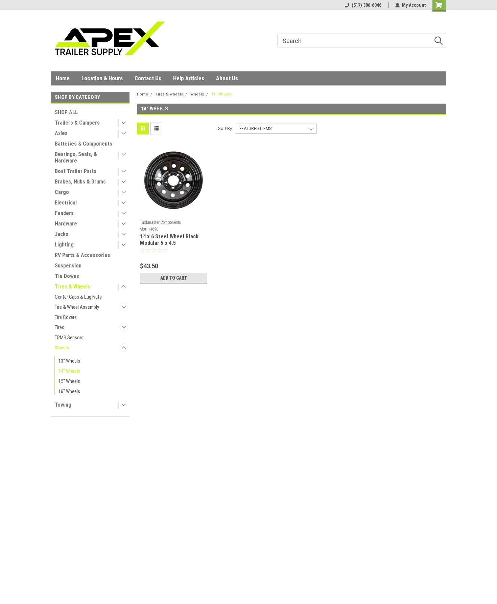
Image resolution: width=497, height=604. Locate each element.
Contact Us (148, 78)
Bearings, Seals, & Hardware (76, 157)
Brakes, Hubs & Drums (80, 181)
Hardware (66, 223)
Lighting (64, 244)
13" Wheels (69, 361)
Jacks (61, 234)
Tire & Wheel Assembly (77, 307)
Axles (61, 133)
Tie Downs (67, 276)
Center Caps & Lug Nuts (78, 297)
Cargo (62, 192)
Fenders (64, 213)
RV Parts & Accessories (82, 255)
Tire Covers (66, 317)
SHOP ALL (66, 112)
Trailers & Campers (77, 123)
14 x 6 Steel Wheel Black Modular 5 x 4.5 (169, 239)
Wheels (62, 348)
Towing (63, 405)
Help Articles (188, 78)
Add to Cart (173, 278)
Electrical (66, 202)
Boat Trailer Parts (75, 171)
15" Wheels (69, 381)
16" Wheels (69, 391)
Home (63, 78)
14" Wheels (69, 371)
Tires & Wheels (72, 286)
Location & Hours (102, 78)
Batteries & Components (83, 144)
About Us (227, 78)
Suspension (68, 265)
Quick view (173, 212)
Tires (59, 327)
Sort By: (225, 128)
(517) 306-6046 (366, 5)
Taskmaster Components (160, 222)
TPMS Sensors (69, 338)
